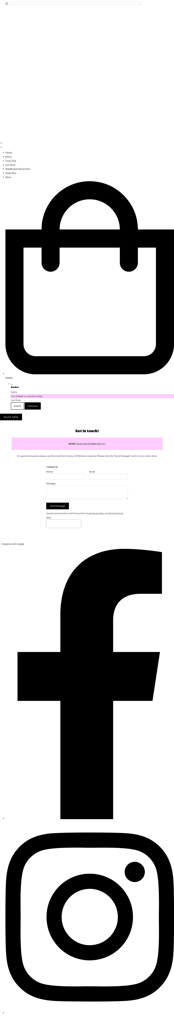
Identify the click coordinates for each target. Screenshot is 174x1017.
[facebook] (89, 818)
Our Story (10, 165)
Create (20, 544)
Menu (8, 156)
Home (8, 152)
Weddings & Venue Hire (17, 169)
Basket (17, 406)
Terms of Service (115, 513)
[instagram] (89, 1013)
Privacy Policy (98, 513)
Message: (51, 483)
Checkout (33, 406)
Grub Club (10, 160)
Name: (49, 471)
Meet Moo (10, 173)
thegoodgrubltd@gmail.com (90, 443)
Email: (92, 471)
